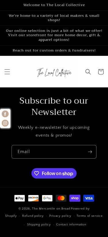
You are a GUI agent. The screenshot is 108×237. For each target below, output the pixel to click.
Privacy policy (60, 216)
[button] (7, 71)
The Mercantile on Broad (51, 208)
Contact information (71, 224)
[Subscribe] (90, 152)
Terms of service (90, 216)
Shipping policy (39, 224)
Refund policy (33, 216)
